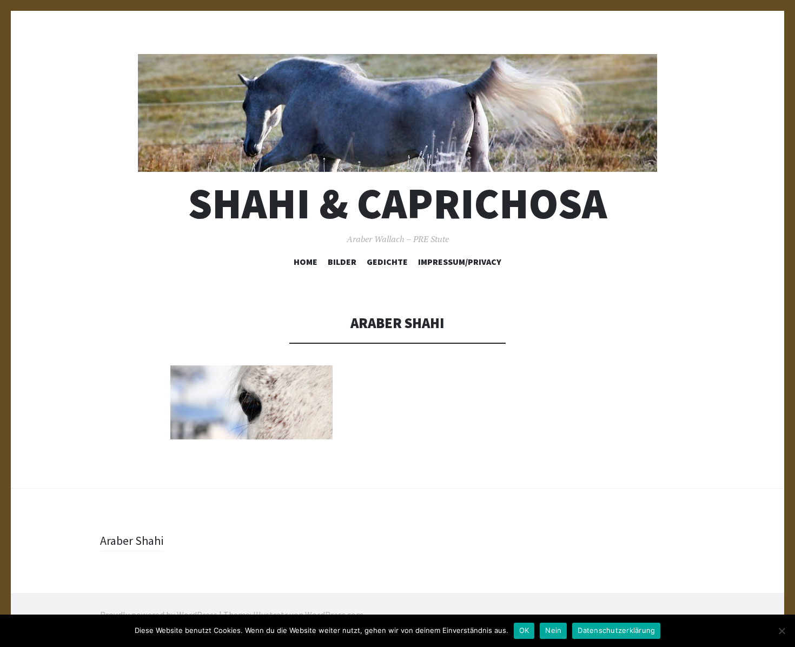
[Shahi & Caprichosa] (397, 113)
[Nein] (781, 630)
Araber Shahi (131, 540)
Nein (553, 630)
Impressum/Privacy (459, 261)
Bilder (342, 261)
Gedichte (387, 261)
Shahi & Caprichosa (397, 203)
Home (305, 261)
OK (524, 630)
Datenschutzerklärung (616, 630)
